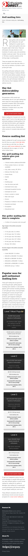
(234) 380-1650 (20, 142)
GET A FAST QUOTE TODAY (14, 113)
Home (3, 20)
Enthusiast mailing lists (11, 20)
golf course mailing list (14, 146)
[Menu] (4, 13)
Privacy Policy (6, 551)
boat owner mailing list (17, 497)
